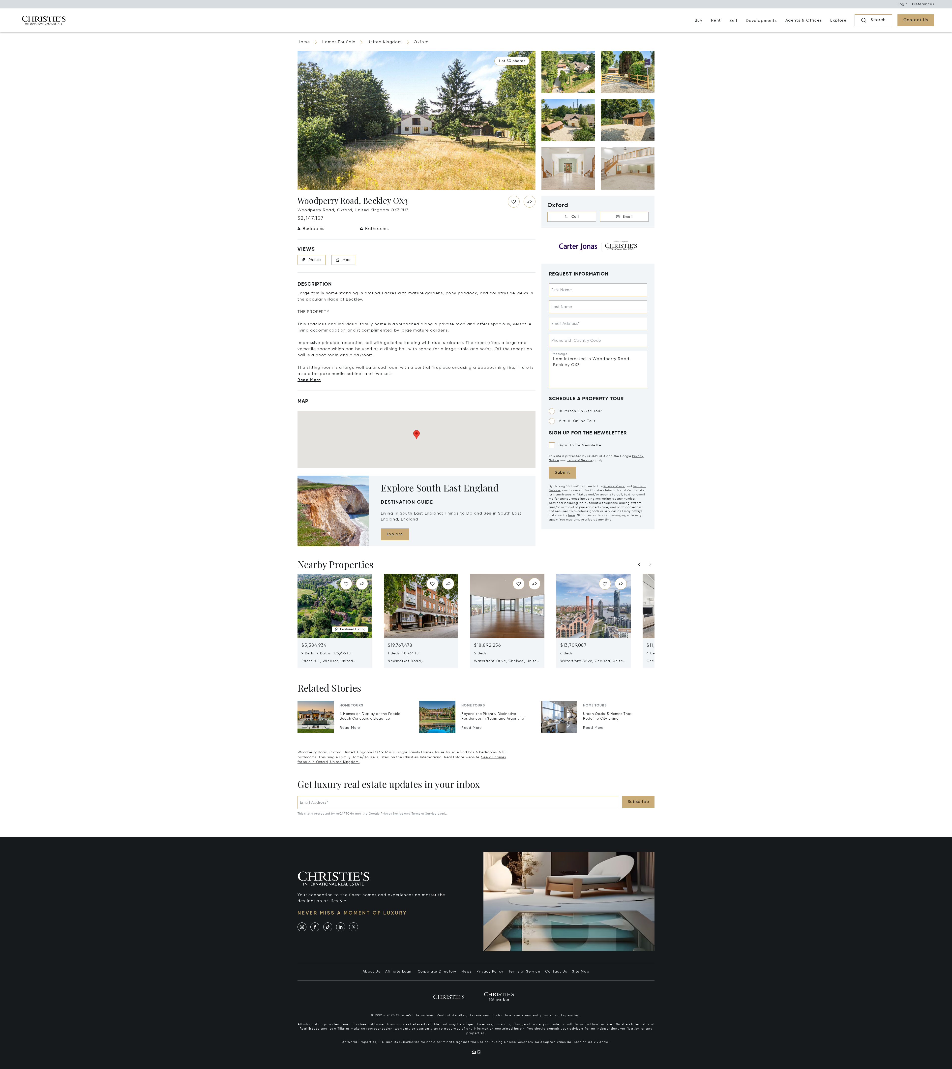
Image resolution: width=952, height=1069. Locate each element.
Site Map (580, 971)
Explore (395, 534)
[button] (512, 61)
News (466, 971)
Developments (761, 21)
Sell (733, 21)
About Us (371, 971)
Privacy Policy (614, 486)
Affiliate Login (399, 971)
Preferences (923, 4)
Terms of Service (579, 460)
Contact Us (556, 971)
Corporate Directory (437, 971)
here (571, 515)
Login (903, 4)
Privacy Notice (392, 813)
